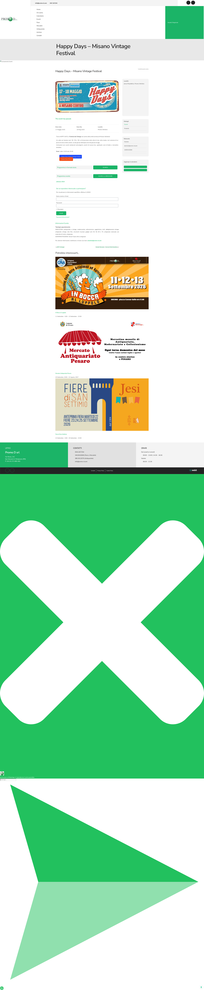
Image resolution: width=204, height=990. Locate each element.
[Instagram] (193, 3)
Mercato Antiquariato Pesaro (63, 373)
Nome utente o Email (62, 196)
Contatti (39, 35)
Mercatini (39, 26)
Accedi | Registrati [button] (173, 22)
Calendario (40, 16)
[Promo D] (9, 21)
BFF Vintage (60, 247)
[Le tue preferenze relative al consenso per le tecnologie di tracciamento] (201, 987)
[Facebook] (188, 3)
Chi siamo (40, 13)
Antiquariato (41, 29)
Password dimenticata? (62, 217)
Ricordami (60, 209)
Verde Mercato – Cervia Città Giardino (106, 247)
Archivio (39, 32)
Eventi (39, 19)
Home (38, 9)
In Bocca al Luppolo (60, 312)
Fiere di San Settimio (61, 434)
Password (59, 203)
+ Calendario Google (130, 167)
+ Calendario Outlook (130, 170)
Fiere (38, 22)
